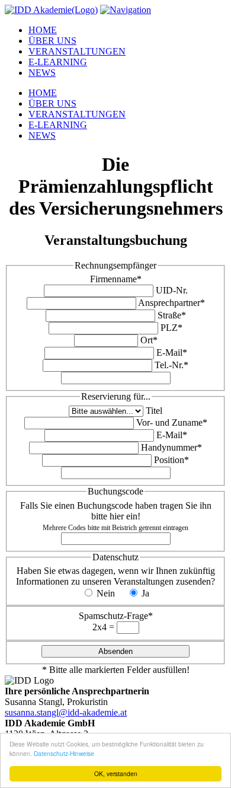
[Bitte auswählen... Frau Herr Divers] (107, 411)
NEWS (42, 73)
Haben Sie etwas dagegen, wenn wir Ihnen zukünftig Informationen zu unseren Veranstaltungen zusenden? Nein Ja (115, 582)
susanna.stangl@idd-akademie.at (66, 712)
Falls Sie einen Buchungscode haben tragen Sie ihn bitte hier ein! (115, 516)
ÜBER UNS (52, 41)
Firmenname (116, 279)
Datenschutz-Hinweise (64, 753)
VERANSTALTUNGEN (77, 51)
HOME (42, 30)
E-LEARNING (57, 62)
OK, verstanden (115, 773)
